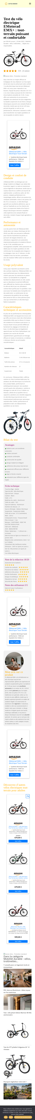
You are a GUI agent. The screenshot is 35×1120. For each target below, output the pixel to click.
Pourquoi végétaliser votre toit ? (15, 1082)
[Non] (33, 1113)
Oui (6, 1117)
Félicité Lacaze (10, 41)
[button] (15, 76)
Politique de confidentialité (23, 1117)
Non (11, 1117)
